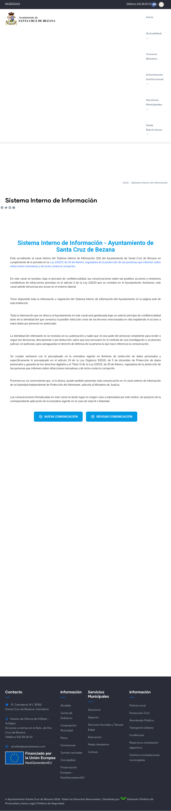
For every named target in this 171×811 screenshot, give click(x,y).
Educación (95, 737)
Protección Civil (139, 713)
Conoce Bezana (151, 56)
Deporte (93, 717)
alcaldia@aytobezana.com (28, 746)
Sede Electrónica (154, 127)
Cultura (93, 752)
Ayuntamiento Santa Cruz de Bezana (30, 799)
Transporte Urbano (141, 728)
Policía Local (137, 705)
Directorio (94, 710)
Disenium (132, 799)
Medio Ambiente (98, 744)
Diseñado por (111, 799)
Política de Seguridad (50, 803)
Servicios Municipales (154, 102)
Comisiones (67, 745)
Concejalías (67, 760)
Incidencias (136, 735)
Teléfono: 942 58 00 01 (138, 4)
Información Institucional (154, 77)
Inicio (149, 17)
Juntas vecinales (71, 752)
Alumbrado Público (141, 720)
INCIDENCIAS (12, 4)
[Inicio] (30, 18)
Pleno (64, 738)
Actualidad (153, 33)
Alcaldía (65, 705)
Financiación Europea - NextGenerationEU (72, 772)
